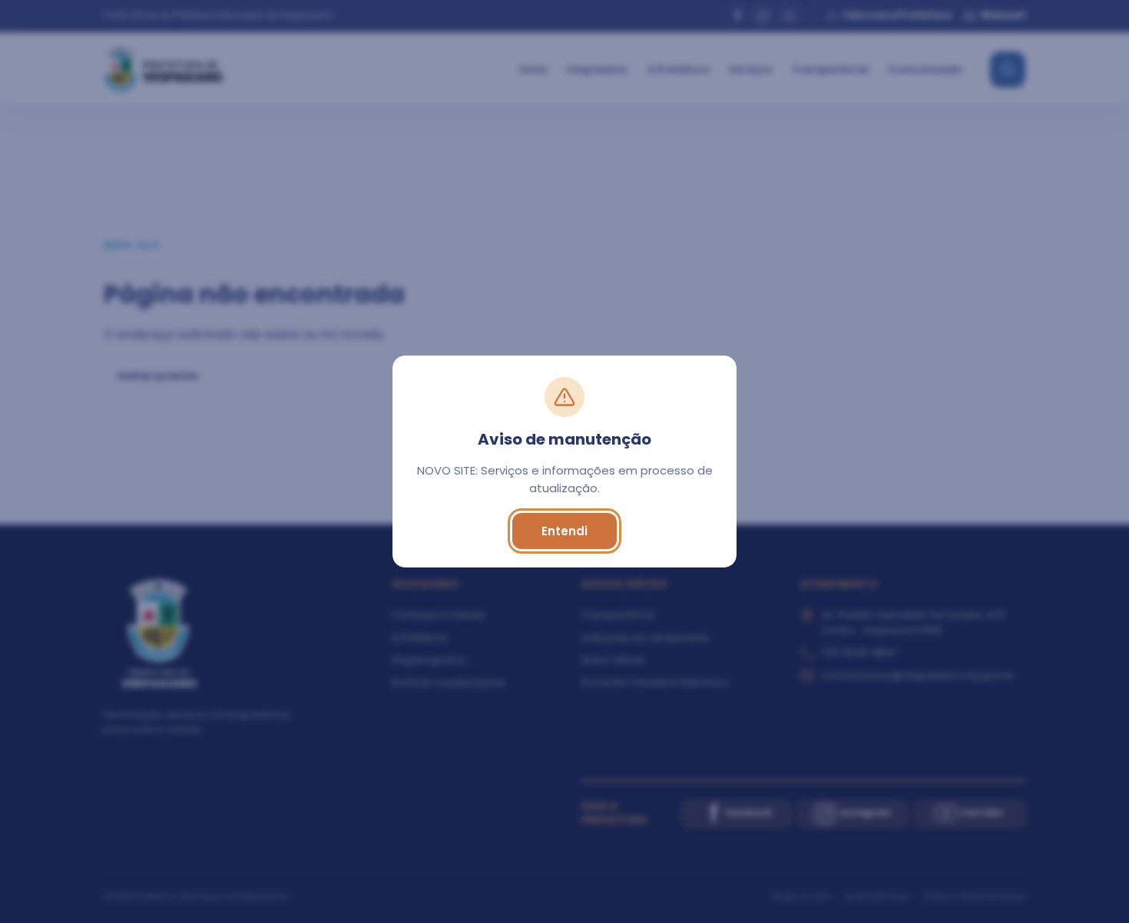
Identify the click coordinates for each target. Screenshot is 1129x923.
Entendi (564, 531)
